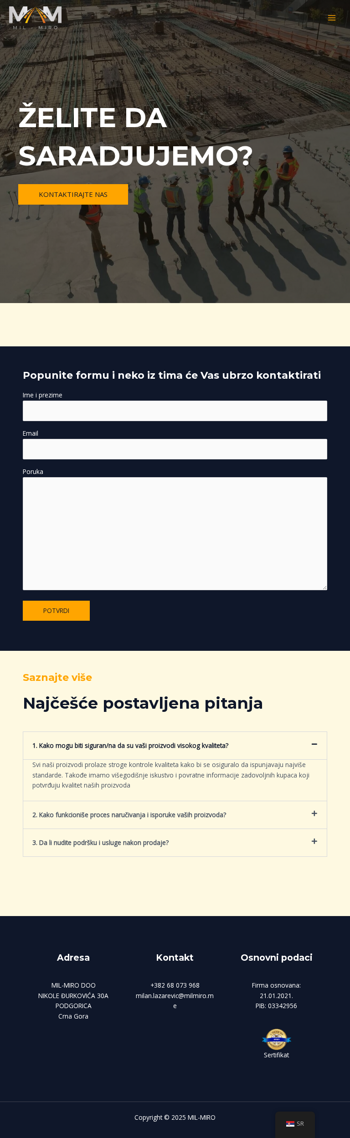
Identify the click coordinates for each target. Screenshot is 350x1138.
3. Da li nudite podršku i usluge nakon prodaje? (100, 842)
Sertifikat (276, 1054)
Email (30, 433)
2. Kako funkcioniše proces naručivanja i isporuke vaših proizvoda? (129, 814)
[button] (175, 745)
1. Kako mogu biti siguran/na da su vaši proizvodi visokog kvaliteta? (130, 745)
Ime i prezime (42, 395)
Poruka (33, 471)
